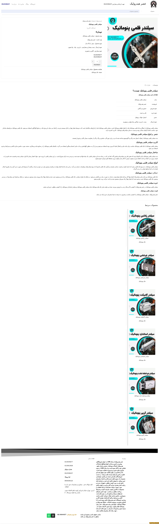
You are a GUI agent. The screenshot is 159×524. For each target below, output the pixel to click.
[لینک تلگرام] (98, 75)
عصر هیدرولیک (99, 21)
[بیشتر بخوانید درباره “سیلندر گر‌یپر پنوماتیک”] (130, 410)
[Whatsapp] (49, 516)
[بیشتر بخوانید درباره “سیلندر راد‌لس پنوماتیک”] (130, 213)
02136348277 (98, 55)
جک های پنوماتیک (97, 187)
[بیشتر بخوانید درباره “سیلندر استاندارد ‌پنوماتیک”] (130, 331)
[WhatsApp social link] (100, 75)
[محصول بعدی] (5, 21)
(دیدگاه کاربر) (91, 28)
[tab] (155, 84)
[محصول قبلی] (8, 21)
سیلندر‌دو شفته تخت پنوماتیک (142, 395)
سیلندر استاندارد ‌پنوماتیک (142, 356)
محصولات (93, 21)
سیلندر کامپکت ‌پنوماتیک (142, 317)
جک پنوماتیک (95, 72)
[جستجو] (3, 11)
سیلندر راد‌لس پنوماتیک (142, 238)
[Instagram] (53, 516)
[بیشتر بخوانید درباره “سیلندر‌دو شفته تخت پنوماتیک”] (130, 370)
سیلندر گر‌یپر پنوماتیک (142, 435)
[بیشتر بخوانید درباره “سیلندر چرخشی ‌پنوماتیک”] (130, 252)
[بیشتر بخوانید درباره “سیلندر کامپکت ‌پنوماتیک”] (130, 292)
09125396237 (108, 4)
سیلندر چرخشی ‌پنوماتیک (142, 277)
